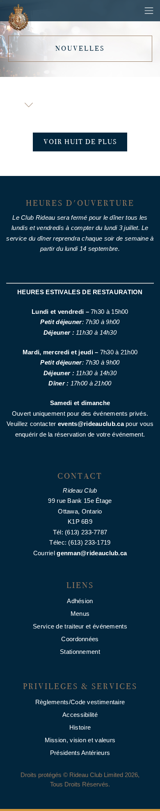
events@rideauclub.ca (91, 423)
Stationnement (80, 651)
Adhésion (80, 600)
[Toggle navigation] (149, 10)
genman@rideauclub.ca (92, 553)
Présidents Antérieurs (80, 752)
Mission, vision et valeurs (80, 740)
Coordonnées (79, 638)
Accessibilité (80, 714)
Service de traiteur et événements (80, 626)
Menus (80, 613)
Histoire (80, 727)
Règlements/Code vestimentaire (80, 701)
